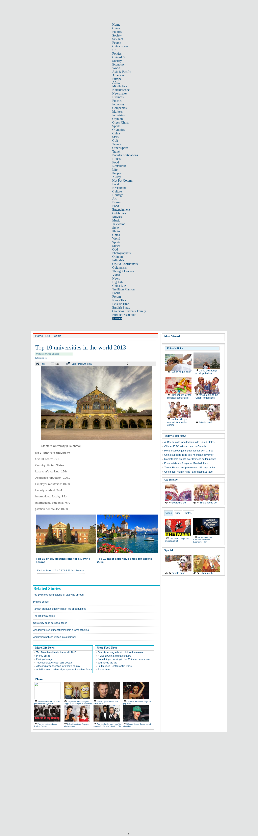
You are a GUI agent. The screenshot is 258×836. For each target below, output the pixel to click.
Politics (117, 31)
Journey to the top (107, 662)
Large (75, 364)
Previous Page (44, 570)
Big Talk (117, 282)
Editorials (118, 260)
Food (115, 162)
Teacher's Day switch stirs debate (54, 662)
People (116, 42)
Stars (115, 137)
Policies (117, 100)
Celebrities (119, 213)
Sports (116, 126)
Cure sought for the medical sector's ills (179, 396)
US (114, 50)
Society (117, 35)
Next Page (76, 570)
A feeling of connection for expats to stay (58, 666)
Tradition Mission (123, 289)
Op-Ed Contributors (125, 264)
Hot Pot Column (122, 180)
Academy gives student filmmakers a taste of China (61, 630)
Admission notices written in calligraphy (54, 637)
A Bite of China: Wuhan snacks (114, 655)
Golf (115, 140)
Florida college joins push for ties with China (188, 450)
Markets (117, 111)
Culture (117, 191)
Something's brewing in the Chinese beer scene (124, 659)
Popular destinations (125, 155)
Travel (116, 151)
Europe (117, 79)
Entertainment (121, 209)
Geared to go (179, 502)
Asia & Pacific (121, 71)
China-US (118, 57)
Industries (118, 115)
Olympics (118, 129)
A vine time (104, 669)
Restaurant (119, 166)
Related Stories (47, 588)
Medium (82, 364)
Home (116, 24)
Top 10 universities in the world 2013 (56, 652)
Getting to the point (181, 372)
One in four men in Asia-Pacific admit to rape (188, 471)
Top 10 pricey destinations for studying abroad (58, 594)
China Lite (119, 285)
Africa (116, 82)
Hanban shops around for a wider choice (177, 422)
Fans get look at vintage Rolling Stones (45, 725)
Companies (119, 108)
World (116, 68)
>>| (82, 570)
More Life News (44, 647)
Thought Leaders (123, 271)
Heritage (117, 195)
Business (118, 97)
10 (69, 570)
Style (115, 227)
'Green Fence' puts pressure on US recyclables (189, 467)
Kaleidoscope (121, 90)
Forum (116, 296)
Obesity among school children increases (120, 652)
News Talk (119, 300)
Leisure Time (120, 304)
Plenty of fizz (43, 655)
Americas (118, 75)
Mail (57, 364)
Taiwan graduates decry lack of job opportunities (59, 608)
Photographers (121, 253)
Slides (116, 245)
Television (118, 224)
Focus (116, 293)
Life (115, 169)
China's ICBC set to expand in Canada (185, 446)
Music (116, 220)
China (116, 28)
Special (168, 550)
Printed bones (41, 601)
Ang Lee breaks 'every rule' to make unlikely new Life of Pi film (107, 725)
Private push (205, 422)
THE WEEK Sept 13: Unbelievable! (177, 540)
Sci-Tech (118, 39)
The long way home (44, 616)
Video (116, 275)
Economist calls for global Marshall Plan (186, 463)
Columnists (119, 267)
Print (43, 364)
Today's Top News (175, 435)
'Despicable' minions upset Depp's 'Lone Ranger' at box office (78, 702)
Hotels (116, 158)
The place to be (208, 502)
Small (89, 364)
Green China (120, 122)
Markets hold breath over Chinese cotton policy (190, 459)
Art (114, 198)
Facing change (44, 659)
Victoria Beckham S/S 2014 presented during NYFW (47, 702)
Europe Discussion (124, 314)
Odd (115, 249)
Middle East (120, 86)
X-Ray (116, 177)
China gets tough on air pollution (206, 372)
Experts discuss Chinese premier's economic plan (202, 539)
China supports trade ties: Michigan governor (188, 454)
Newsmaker (120, 93)
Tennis (116, 144)
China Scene (120, 46)
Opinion (117, 119)
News (116, 278)
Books (116, 202)
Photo (116, 231)
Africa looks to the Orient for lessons (207, 396)
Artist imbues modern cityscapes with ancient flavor (64, 669)
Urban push (206, 573)
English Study (121, 307)
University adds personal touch (50, 623)
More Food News (107, 647)
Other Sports (120, 148)
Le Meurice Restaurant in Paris (115, 666)
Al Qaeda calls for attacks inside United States (189, 442)
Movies (117, 216)
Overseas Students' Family (129, 311)
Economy (118, 64)
